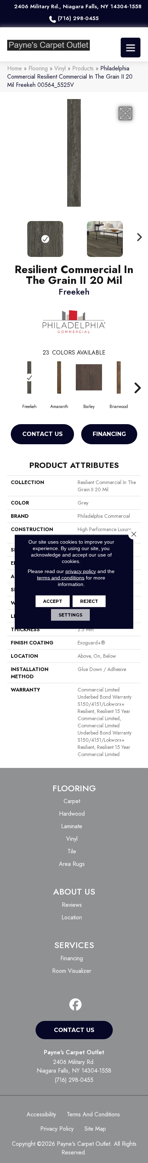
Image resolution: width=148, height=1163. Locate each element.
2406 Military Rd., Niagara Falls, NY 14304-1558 (78, 6)
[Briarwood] (119, 377)
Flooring (38, 68)
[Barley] (89, 377)
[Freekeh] (29, 377)
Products (83, 68)
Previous (10, 235)
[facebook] (75, 1005)
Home (14, 68)
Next (137, 235)
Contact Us (42, 434)
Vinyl (60, 68)
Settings (70, 614)
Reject (89, 601)
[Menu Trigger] (130, 47)
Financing (109, 434)
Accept (52, 601)
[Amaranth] (59, 377)
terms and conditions (60, 577)
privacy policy (80, 571)
